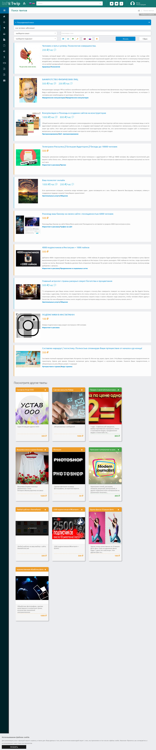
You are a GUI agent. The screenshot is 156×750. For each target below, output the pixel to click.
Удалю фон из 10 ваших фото (102, 509)
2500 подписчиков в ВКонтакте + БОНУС (69, 509)
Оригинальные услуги (51, 196)
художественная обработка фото (30, 569)
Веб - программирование (68, 134)
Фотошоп (57, 449)
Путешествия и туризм (51, 366)
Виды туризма (66, 366)
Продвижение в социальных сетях (74, 268)
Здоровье (46, 67)
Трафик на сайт (66, 227)
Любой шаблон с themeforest (29, 509)
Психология (55, 67)
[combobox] (35, 33)
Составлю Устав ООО (25, 389)
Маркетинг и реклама (50, 165)
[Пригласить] (24, 3)
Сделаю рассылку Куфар (63, 389)
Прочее (63, 165)
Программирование (50, 134)
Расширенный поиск (25, 22)
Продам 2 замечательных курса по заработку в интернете (113, 389)
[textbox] (68, 33)
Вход (138, 3)
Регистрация (141, 4)
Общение (64, 196)
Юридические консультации (53, 98)
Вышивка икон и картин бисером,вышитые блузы (37, 449)
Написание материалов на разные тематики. (108, 449)
